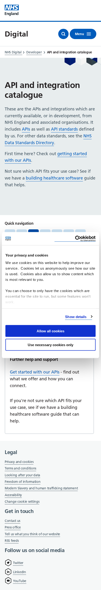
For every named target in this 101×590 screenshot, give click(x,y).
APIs (26, 129)
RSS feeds (12, 541)
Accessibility (13, 495)
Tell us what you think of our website (32, 534)
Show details (75, 317)
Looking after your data (22, 475)
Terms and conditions (20, 468)
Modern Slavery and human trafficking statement (41, 488)
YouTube (19, 581)
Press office (13, 527)
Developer (34, 52)
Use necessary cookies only (50, 345)
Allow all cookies (50, 331)
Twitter (18, 563)
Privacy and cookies (19, 462)
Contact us (12, 521)
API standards (64, 129)
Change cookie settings (22, 501)
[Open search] (63, 34)
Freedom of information (22, 482)
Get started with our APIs (34, 372)
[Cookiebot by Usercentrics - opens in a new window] (75, 238)
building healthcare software (54, 178)
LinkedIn (19, 572)
